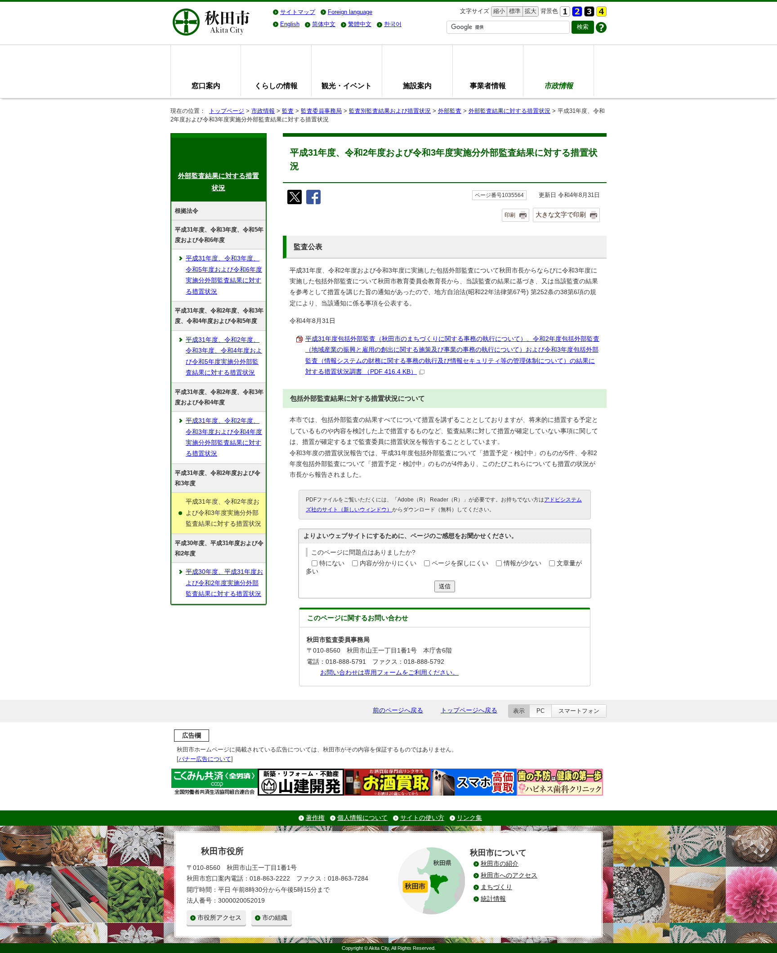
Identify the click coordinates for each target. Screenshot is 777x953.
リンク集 (469, 817)
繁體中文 (359, 24)
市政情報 (263, 110)
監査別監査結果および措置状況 (390, 110)
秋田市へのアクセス (509, 875)
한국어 (393, 24)
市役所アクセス (219, 917)
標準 (514, 11)
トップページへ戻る (469, 710)
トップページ (226, 110)
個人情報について (362, 817)
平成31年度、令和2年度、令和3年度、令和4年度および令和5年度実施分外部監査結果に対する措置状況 (224, 356)
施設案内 (417, 85)
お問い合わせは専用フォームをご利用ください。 (389, 672)
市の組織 (274, 917)
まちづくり (496, 887)
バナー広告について (205, 759)
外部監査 (449, 110)
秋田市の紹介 (499, 863)
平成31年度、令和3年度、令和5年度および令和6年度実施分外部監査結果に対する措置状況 (224, 275)
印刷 (510, 215)
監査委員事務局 (321, 110)
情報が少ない (522, 563)
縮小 (498, 11)
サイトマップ (297, 12)
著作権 (315, 817)
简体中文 (323, 24)
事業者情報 (488, 85)
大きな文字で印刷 (561, 214)
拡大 (529, 11)
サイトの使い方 (422, 817)
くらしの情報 (276, 85)
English (289, 24)
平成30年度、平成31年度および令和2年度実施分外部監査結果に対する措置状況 (224, 582)
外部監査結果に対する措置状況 (509, 110)
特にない (331, 563)
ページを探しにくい (460, 563)
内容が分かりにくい (388, 563)
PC (540, 710)
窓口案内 (206, 85)
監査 (288, 110)
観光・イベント (347, 85)
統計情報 (493, 898)
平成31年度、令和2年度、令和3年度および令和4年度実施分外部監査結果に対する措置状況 (224, 437)
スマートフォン (578, 710)
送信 (445, 586)
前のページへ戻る (398, 710)
